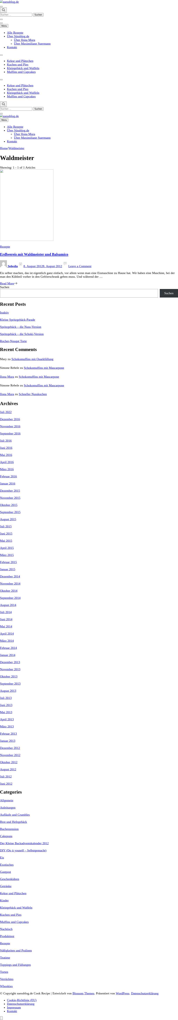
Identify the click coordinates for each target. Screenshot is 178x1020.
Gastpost (5, 872)
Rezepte (5, 246)
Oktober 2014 (8, 590)
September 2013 (10, 683)
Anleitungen (7, 807)
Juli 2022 (6, 412)
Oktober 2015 (8, 505)
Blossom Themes (83, 993)
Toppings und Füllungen (15, 964)
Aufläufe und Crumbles (15, 814)
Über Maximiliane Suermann (32, 43)
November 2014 (10, 583)
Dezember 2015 (10, 490)
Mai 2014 (6, 626)
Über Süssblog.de (18, 36)
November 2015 (10, 498)
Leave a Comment (79, 266)
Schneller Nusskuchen (33, 394)
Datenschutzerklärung (145, 993)
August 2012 (8, 769)
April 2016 (7, 462)
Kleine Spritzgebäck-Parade (17, 319)
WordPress (122, 993)
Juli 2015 (6, 526)
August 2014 (8, 605)
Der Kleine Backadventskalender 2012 (24, 843)
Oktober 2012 (8, 762)
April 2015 (7, 548)
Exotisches (7, 864)
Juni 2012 (6, 783)
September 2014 (10, 598)
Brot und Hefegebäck (13, 822)
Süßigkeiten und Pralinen (16, 950)
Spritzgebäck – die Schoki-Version (22, 334)
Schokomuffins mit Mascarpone (44, 368)
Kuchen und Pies (17, 64)
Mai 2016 (6, 455)
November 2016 (10, 426)
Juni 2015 (6, 533)
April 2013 (7, 719)
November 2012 (10, 755)
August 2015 (8, 519)
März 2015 (7, 555)
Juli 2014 (6, 612)
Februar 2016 (8, 476)
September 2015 (10, 512)
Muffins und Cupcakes (21, 72)
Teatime (5, 957)
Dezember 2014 (10, 576)
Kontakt (12, 47)
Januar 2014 (7, 655)
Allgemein (6, 800)
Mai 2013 (6, 712)
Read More (7, 283)
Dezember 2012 (10, 748)
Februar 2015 (8, 562)
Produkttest (7, 936)
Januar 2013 (7, 741)
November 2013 (10, 669)
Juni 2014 (6, 619)
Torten (4, 972)
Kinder (4, 900)
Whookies (6, 986)
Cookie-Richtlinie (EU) (22, 1000)
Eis (2, 857)
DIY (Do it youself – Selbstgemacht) (23, 850)
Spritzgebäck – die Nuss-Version (20, 327)
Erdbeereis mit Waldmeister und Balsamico (34, 254)
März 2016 (7, 469)
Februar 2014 (8, 648)
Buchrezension (9, 829)
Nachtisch (6, 929)
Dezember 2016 (10, 419)
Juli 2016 (6, 440)
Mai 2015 (6, 540)
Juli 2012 (6, 776)
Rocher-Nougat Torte (13, 341)
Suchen (4, 287)
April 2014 (7, 633)
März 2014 (7, 640)
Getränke (5, 886)
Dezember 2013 (10, 662)
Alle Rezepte (15, 32)
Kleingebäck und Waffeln (23, 68)
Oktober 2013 (8, 676)
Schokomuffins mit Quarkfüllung (32, 359)
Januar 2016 (7, 483)
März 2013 (7, 726)
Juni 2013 (6, 705)
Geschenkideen (9, 879)
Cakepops (6, 836)
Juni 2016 (6, 448)
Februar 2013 (8, 733)
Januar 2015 (7, 569)
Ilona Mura (7, 376)
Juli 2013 (6, 698)
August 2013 (8, 690)
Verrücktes (6, 979)
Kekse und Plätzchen (20, 61)
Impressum (14, 1007)
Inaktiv (4, 312)
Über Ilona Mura (24, 40)
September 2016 (10, 433)
